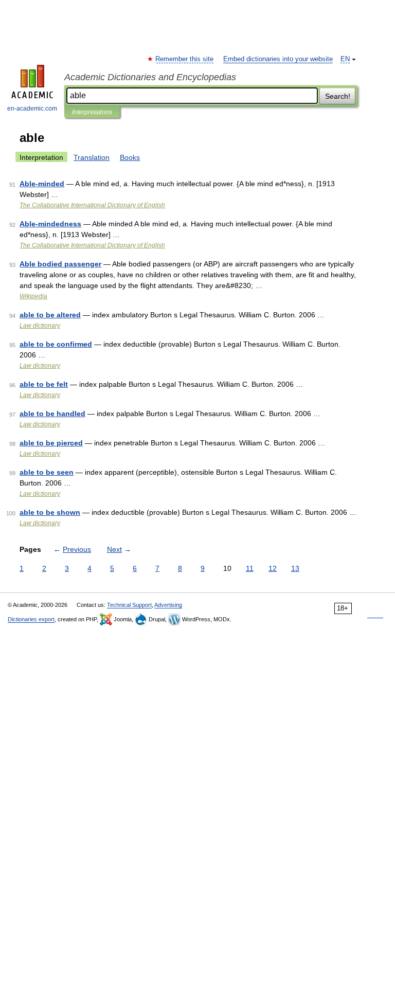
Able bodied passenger (60, 264)
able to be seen (47, 472)
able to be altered (50, 315)
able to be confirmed (56, 344)
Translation (92, 157)
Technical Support (129, 605)
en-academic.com (32, 108)
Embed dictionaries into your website (278, 59)
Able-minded (42, 183)
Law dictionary (40, 325)
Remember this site (184, 59)
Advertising (168, 605)
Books (130, 157)
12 (272, 568)
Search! (337, 96)
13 (295, 568)
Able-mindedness (50, 224)
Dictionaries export (31, 619)
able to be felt (44, 384)
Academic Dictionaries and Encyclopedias (150, 77)
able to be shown (50, 512)
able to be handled (52, 413)
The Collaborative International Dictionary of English (92, 205)
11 (250, 568)
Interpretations (92, 112)
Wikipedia (33, 296)
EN (345, 59)
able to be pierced (51, 443)
